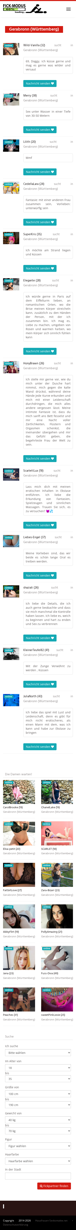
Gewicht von (13, 1113)
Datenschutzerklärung (15, 1224)
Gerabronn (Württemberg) (40, 50)
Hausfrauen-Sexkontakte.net (51, 1220)
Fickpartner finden (55, 1186)
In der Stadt (13, 1169)
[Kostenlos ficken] (25, 9)
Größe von (12, 1087)
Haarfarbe (12, 1154)
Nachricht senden (38, 83)
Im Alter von (13, 1061)
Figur (8, 1139)
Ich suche (11, 1046)
